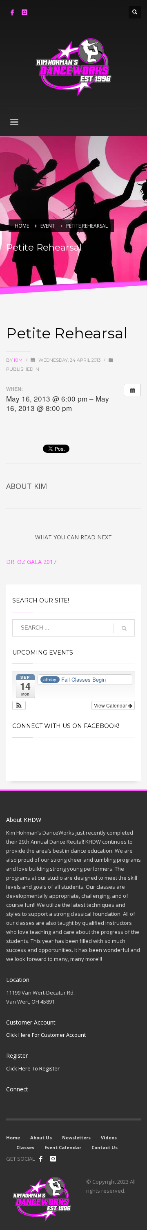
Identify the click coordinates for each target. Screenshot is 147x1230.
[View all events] (132, 390)
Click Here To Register (33, 1068)
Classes (25, 1147)
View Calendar (111, 705)
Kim (19, 360)
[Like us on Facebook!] (41, 1158)
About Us (41, 1137)
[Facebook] (12, 12)
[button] (19, 705)
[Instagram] (24, 12)
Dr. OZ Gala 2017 (31, 562)
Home (13, 1137)
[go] (124, 628)
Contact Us (104, 1147)
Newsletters (76, 1137)
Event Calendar (63, 1147)
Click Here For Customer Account (46, 1034)
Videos (109, 1137)
